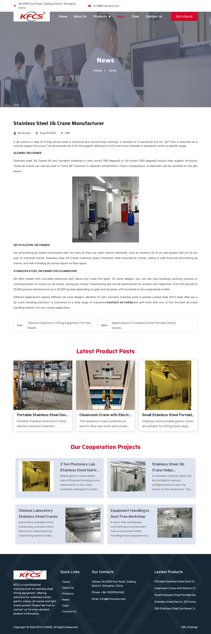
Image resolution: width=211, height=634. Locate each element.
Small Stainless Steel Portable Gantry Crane (168, 415)
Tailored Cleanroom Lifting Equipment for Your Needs (59, 325)
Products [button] (100, 16)
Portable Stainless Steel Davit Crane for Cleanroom (43, 415)
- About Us (67, 587)
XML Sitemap (189, 627)
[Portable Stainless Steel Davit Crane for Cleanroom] (43, 385)
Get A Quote (184, 16)
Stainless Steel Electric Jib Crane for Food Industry (175, 601)
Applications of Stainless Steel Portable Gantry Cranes (144, 325)
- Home (65, 581)
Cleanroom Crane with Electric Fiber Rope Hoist (105, 415)
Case (135, 16)
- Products (67, 593)
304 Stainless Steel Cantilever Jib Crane (175, 608)
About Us (80, 16)
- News (64, 599)
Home (63, 16)
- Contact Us (68, 611)
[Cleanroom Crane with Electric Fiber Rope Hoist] (105, 385)
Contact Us (154, 16)
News (121, 16)
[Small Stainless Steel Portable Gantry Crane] (168, 385)
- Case (64, 605)
